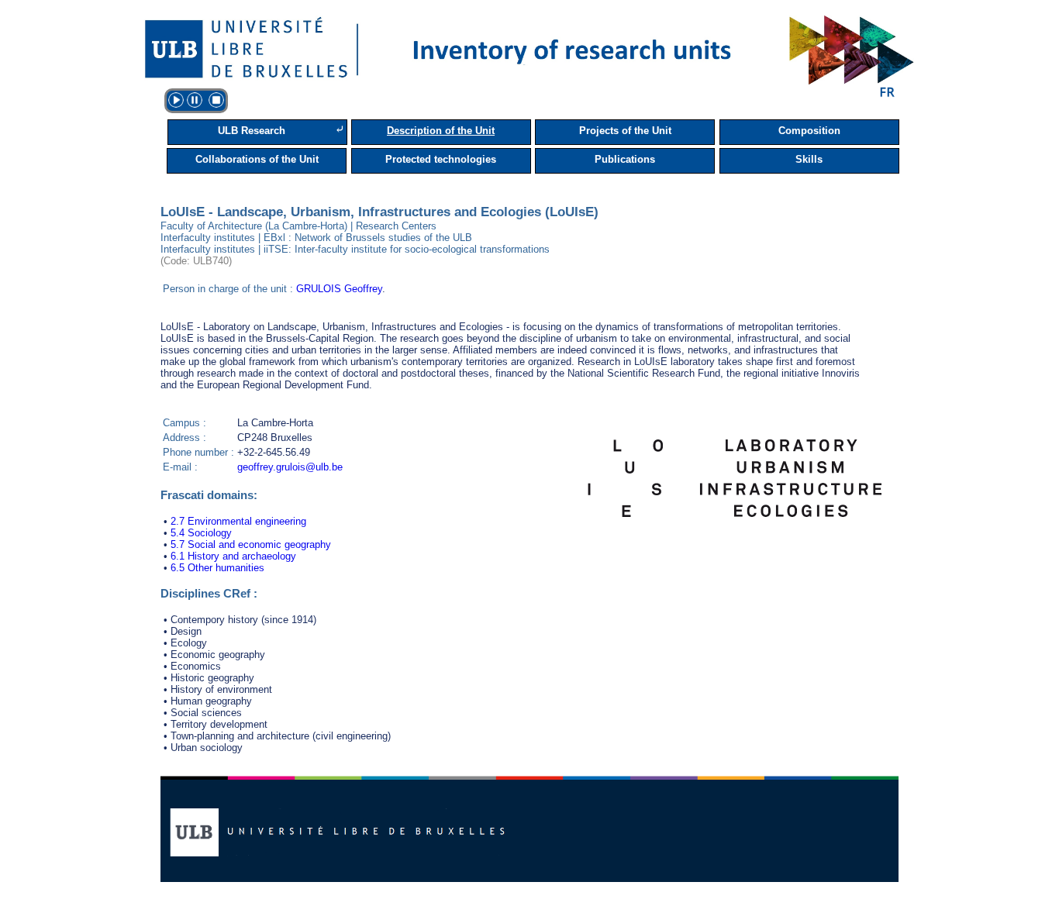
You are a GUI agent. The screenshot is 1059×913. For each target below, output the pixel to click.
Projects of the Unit (625, 130)
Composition (809, 130)
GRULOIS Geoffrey (339, 289)
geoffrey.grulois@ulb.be (290, 467)
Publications (625, 159)
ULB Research (251, 130)
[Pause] (194, 100)
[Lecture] (176, 100)
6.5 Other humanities (217, 568)
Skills (809, 159)
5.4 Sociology (201, 533)
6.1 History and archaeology (233, 556)
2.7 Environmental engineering (238, 521)
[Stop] (216, 100)
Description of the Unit (441, 130)
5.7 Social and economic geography (251, 544)
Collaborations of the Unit (257, 159)
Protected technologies (440, 159)
